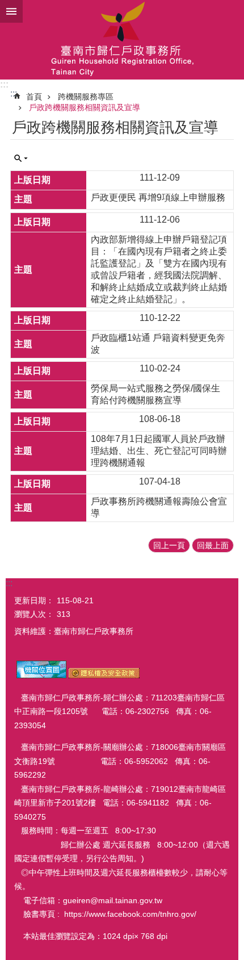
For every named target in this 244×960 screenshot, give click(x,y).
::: (4, 84)
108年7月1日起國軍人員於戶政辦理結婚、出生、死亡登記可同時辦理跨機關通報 (159, 451)
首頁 (34, 96)
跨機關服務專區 (85, 96)
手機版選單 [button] (11, 11)
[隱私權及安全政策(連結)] (104, 675)
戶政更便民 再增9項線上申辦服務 (158, 197)
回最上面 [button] (213, 545)
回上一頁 (169, 545)
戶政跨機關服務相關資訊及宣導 (84, 107)
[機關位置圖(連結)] (41, 675)
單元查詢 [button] (21, 158)
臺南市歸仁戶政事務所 (122, 40)
